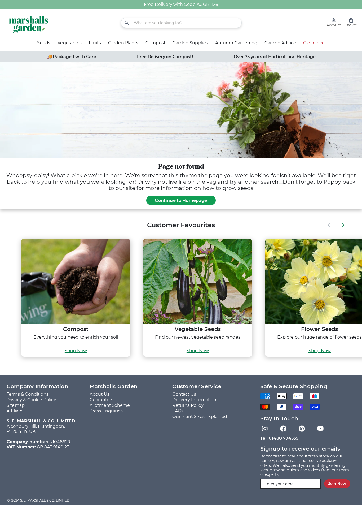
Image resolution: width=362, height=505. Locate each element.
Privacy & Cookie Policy (31, 399)
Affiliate (15, 410)
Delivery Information (194, 399)
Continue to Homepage (181, 200)
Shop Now (76, 350)
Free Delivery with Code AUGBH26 (181, 4)
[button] (351, 22)
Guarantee (101, 399)
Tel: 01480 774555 (279, 438)
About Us (99, 394)
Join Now (337, 483)
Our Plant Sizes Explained (199, 416)
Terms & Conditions (27, 394)
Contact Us (184, 394)
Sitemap (16, 405)
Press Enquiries (106, 410)
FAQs (177, 410)
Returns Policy (187, 405)
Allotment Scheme (110, 405)
